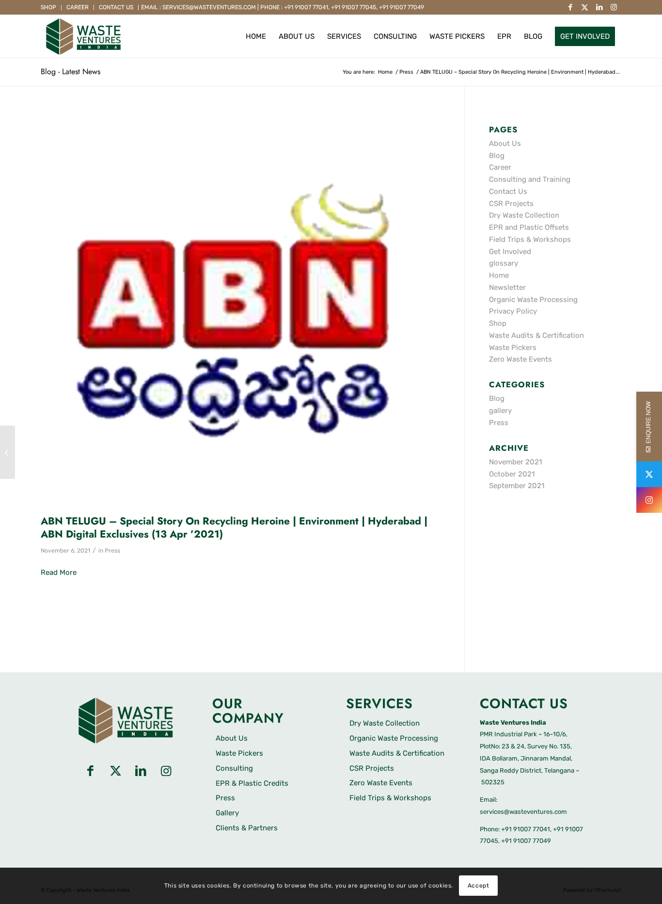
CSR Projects (511, 203)
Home (499, 275)
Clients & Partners (247, 828)
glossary (503, 263)
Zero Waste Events (520, 359)
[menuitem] (51, 7)
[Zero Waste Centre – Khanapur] (7, 452)
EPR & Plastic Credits (252, 783)
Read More (59, 572)
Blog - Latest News (70, 71)
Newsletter (507, 287)
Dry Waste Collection (524, 215)
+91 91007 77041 (306, 7)
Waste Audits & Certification (536, 335)
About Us (505, 143)
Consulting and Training (529, 179)
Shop (48, 7)
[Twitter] (649, 474)
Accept (478, 885)
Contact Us (116, 7)
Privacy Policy (513, 311)
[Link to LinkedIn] (599, 7)
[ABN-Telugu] (240, 310)
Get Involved (510, 251)
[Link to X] (585, 7)
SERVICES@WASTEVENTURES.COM (209, 7)
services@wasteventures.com (523, 811)
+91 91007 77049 (401, 7)
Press (112, 550)
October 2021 (512, 474)
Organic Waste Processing (533, 299)
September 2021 (516, 485)
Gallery (227, 813)
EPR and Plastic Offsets (529, 227)
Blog (496, 155)
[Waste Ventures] (83, 36)
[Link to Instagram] (614, 7)
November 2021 (515, 462)
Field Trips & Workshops (530, 239)
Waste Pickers (512, 347)
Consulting (234, 768)
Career (77, 7)
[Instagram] (649, 500)
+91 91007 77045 (353, 7)
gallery (500, 410)
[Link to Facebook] (570, 7)
